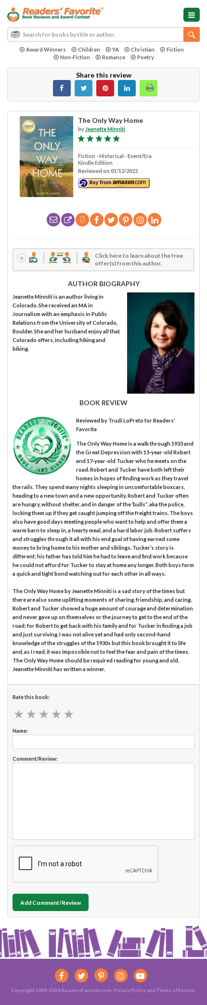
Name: (20, 730)
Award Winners (46, 49)
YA (115, 49)
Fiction (175, 49)
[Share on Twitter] (83, 88)
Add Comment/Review (50, 902)
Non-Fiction (75, 57)
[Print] (148, 88)
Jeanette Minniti (105, 129)
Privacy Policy (130, 990)
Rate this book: (31, 697)
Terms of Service (175, 990)
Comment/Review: (35, 758)
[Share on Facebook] (62, 88)
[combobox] (103, 34)
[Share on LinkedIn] (127, 88)
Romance (113, 57)
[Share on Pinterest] (105, 88)
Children (89, 49)
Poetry (145, 57)
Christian (143, 49)
